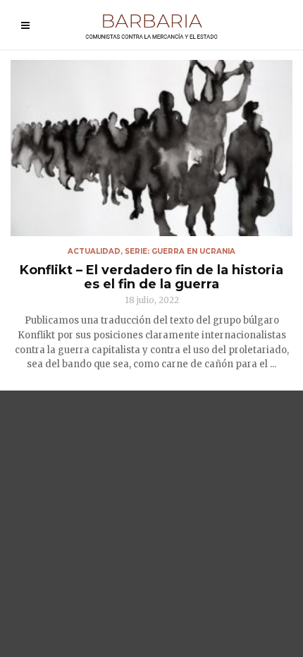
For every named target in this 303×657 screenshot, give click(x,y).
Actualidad (94, 251)
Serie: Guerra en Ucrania (180, 251)
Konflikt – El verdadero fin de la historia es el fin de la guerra (151, 277)
